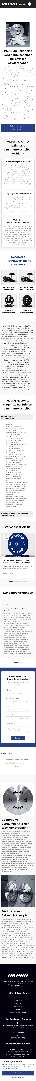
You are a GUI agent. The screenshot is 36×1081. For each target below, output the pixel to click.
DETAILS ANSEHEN (9, 277)
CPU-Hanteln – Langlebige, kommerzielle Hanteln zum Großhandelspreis (9, 288)
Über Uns (18, 1000)
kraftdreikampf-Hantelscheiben (15, 763)
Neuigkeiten (18, 1006)
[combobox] (10, 701)
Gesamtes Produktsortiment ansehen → (18, 260)
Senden (18, 738)
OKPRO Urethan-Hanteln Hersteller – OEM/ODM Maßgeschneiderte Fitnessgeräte (27, 288)
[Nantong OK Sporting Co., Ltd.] (9, 4)
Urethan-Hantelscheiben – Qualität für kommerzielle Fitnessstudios (27, 311)
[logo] (18, 975)
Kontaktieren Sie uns (18, 1013)
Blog (18, 1010)
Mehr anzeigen (8, 573)
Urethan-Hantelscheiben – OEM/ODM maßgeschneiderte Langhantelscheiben (9, 311)
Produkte (18, 997)
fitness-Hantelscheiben (12, 767)
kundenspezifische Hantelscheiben (16, 759)
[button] (11, 581)
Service (18, 1003)
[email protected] (18, 1038)
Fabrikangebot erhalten (18, 128)
